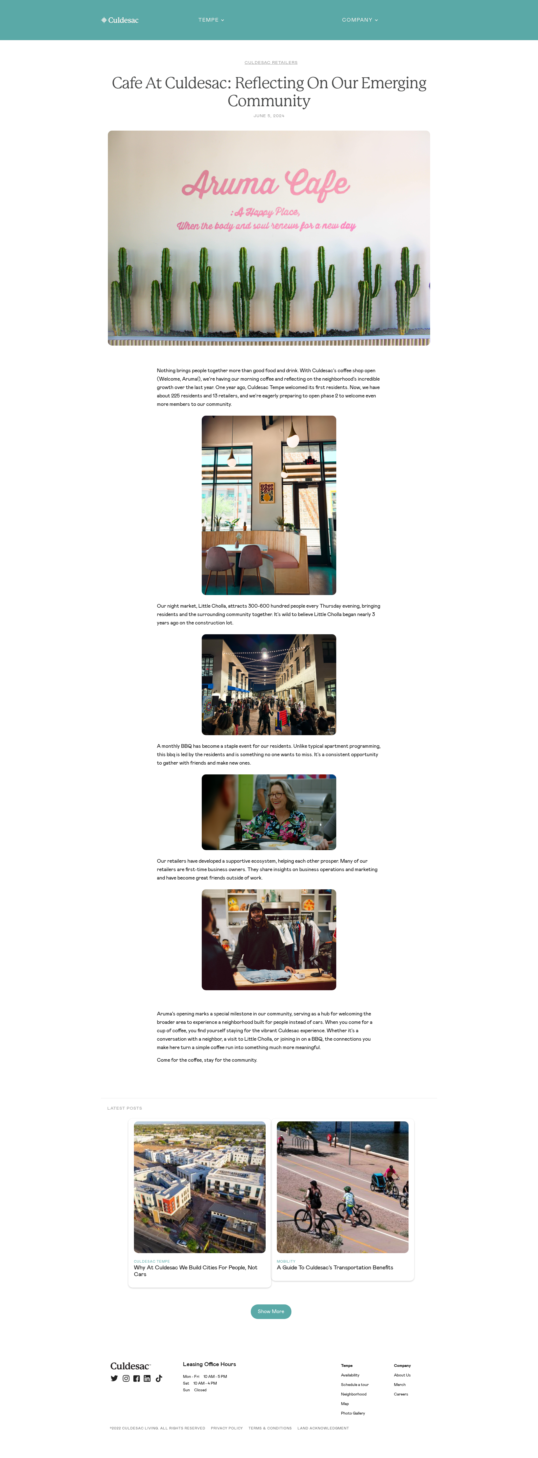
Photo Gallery (353, 1413)
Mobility (286, 1261)
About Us (402, 1375)
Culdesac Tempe (152, 1261)
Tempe (347, 1366)
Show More (271, 1311)
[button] (211, 20)
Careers (401, 1394)
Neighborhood (354, 1394)
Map (345, 1404)
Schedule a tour (355, 1385)
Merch (400, 1385)
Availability (350, 1375)
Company (402, 1366)
